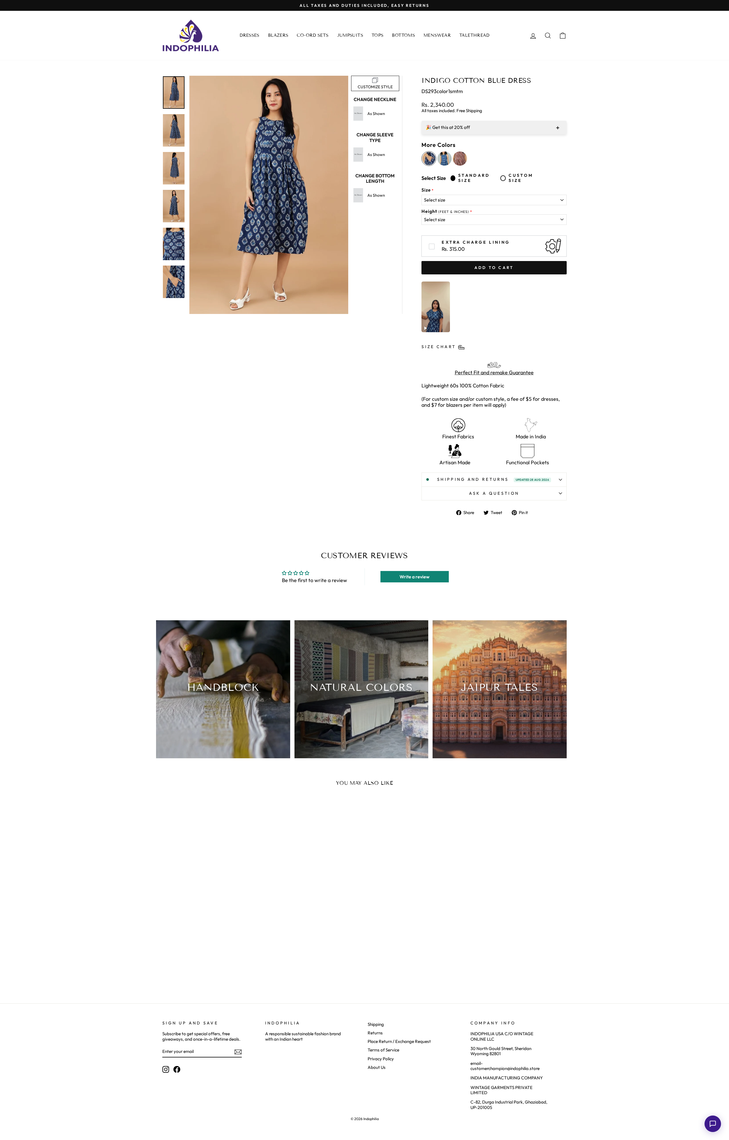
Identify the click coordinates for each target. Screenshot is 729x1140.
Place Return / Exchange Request (399, 1041)
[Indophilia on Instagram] (165, 1069)
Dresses (249, 35)
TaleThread (474, 35)
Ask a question (494, 493)
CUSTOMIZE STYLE (375, 86)
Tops (378, 35)
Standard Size (474, 178)
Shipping (376, 1024)
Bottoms (403, 35)
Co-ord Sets (312, 35)
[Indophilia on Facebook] (176, 1069)
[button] (713, 1124)
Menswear (437, 35)
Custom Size (521, 178)
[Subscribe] (238, 1051)
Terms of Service (383, 1050)
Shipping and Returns (493, 479)
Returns (375, 1033)
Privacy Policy (381, 1058)
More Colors (438, 144)
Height (445, 211)
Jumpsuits (350, 35)
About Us (377, 1067)
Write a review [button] (414, 577)
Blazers (278, 35)
